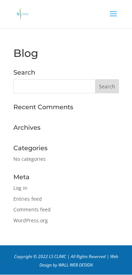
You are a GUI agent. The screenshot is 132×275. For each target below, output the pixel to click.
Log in (20, 188)
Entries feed (27, 198)
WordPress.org (30, 220)
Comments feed (32, 209)
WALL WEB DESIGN (75, 265)
